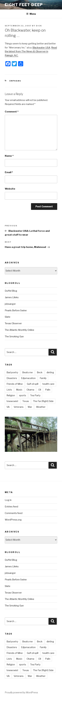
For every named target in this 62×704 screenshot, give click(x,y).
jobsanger (10, 303)
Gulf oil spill (32, 384)
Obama (30, 389)
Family (43, 378)
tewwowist (12, 401)
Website (10, 188)
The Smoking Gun (14, 336)
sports (22, 395)
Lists (9, 389)
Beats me (27, 372)
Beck (39, 372)
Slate (7, 316)
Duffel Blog (11, 290)
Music (19, 389)
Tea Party (35, 395)
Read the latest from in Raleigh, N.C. (31, 51)
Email (9, 172)
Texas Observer (13, 323)
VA (8, 407)
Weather (40, 407)
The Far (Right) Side (43, 401)
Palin (47, 389)
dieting (50, 372)
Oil (39, 389)
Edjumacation (28, 378)
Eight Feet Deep (24, 4)
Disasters (12, 378)
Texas (25, 401)
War (30, 407)
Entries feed (11, 506)
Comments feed (13, 513)
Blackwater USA (41, 47)
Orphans (15, 81)
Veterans (19, 407)
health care (48, 384)
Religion (11, 395)
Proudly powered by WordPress (21, 692)
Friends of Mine (15, 384)
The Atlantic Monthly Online (19, 330)
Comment (11, 111)
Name (9, 155)
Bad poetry (12, 372)
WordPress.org (13, 519)
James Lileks (12, 297)
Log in (8, 500)
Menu (33, 13)
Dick (39, 26)
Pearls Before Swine (16, 310)
